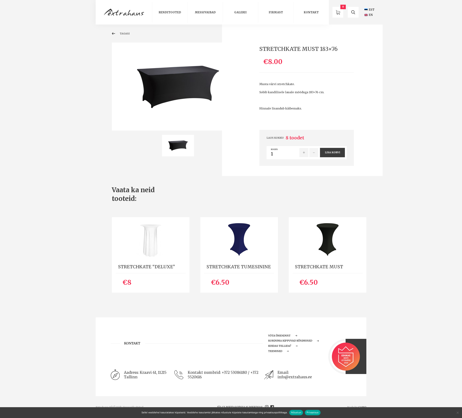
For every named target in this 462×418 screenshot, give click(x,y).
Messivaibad (205, 12)
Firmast (276, 12)
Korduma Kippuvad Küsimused (290, 340)
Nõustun (296, 412)
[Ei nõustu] (457, 412)
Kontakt (311, 12)
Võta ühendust (279, 335)
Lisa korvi (332, 152)
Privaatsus (313, 412)
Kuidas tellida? (279, 345)
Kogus (274, 149)
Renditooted (170, 12)
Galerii (240, 12)
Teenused (275, 351)
